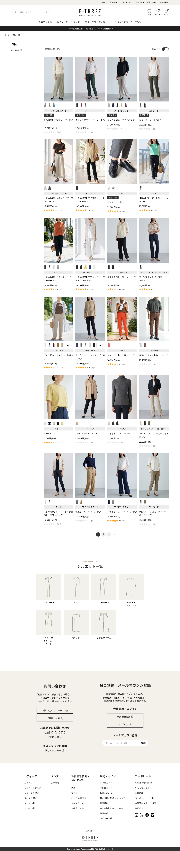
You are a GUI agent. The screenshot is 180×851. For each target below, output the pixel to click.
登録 (143, 742)
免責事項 (104, 813)
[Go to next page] (114, 534)
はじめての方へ (125, 2)
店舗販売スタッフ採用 (145, 803)
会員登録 (113, 2)
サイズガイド (77, 803)
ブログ (74, 793)
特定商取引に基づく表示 (111, 808)
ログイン (104, 2)
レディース (62, 22)
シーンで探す (30, 803)
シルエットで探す (32, 788)
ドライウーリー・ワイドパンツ (122, 511)
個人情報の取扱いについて (112, 798)
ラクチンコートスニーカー (119, 202)
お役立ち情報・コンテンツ (127, 22)
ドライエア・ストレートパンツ (154, 355)
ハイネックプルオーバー (118, 433)
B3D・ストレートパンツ (150, 119)
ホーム (7, 35)
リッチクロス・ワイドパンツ (121, 119)
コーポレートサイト (144, 798)
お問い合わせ (152, 2)
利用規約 (104, 803)
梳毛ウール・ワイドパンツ (88, 511)
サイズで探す (30, 798)
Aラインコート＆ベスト (86, 433)
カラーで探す (30, 808)
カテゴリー (29, 783)
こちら (58, 750)
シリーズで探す (31, 793)
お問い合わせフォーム (53, 710)
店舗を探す (164, 2)
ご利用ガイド (139, 2)
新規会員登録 (123, 716)
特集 (73, 788)
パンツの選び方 (78, 798)
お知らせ (139, 808)
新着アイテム (45, 22)
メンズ (76, 22)
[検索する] (47, 12)
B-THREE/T (49, 433)
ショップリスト (142, 788)
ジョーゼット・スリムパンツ (121, 355)
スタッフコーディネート (97, 22)
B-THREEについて (143, 783)
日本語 (89, 830)
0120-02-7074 (56, 733)
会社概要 (139, 793)
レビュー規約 (106, 818)
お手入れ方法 (77, 808)
